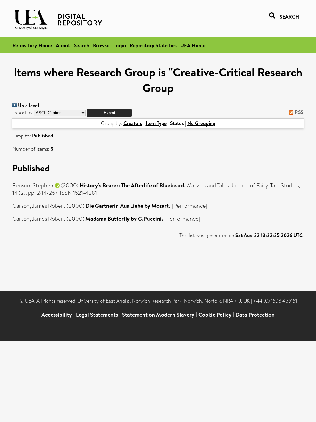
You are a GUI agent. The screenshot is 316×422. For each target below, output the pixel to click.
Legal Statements (97, 315)
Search (81, 45)
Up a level (28, 105)
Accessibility (56, 315)
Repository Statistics (153, 45)
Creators (132, 123)
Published (42, 135)
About (63, 45)
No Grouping (201, 123)
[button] (109, 113)
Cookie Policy (214, 315)
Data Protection (255, 315)
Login (119, 45)
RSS (298, 112)
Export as (22, 112)
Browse (101, 45)
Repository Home (32, 45)
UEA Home (193, 45)
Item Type (156, 123)
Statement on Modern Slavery (158, 315)
